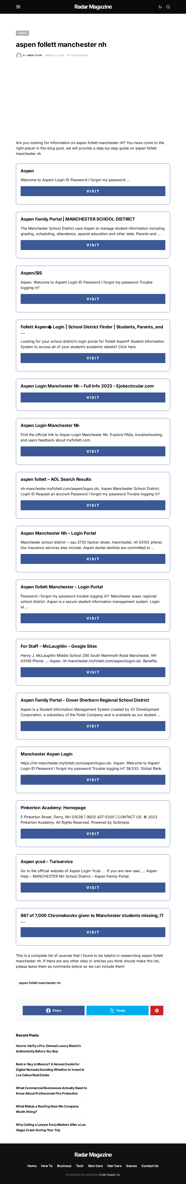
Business (64, 1166)
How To (47, 1166)
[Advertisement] (93, 99)
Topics (22, 33)
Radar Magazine (93, 6)
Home (32, 1166)
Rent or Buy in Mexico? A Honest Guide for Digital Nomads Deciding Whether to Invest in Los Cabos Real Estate (50, 1069)
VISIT (93, 191)
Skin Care (95, 1166)
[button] (18, 7)
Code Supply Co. (109, 1174)
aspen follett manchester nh (40, 983)
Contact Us (150, 1166)
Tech (79, 1166)
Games (131, 1166)
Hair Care (114, 1166)
